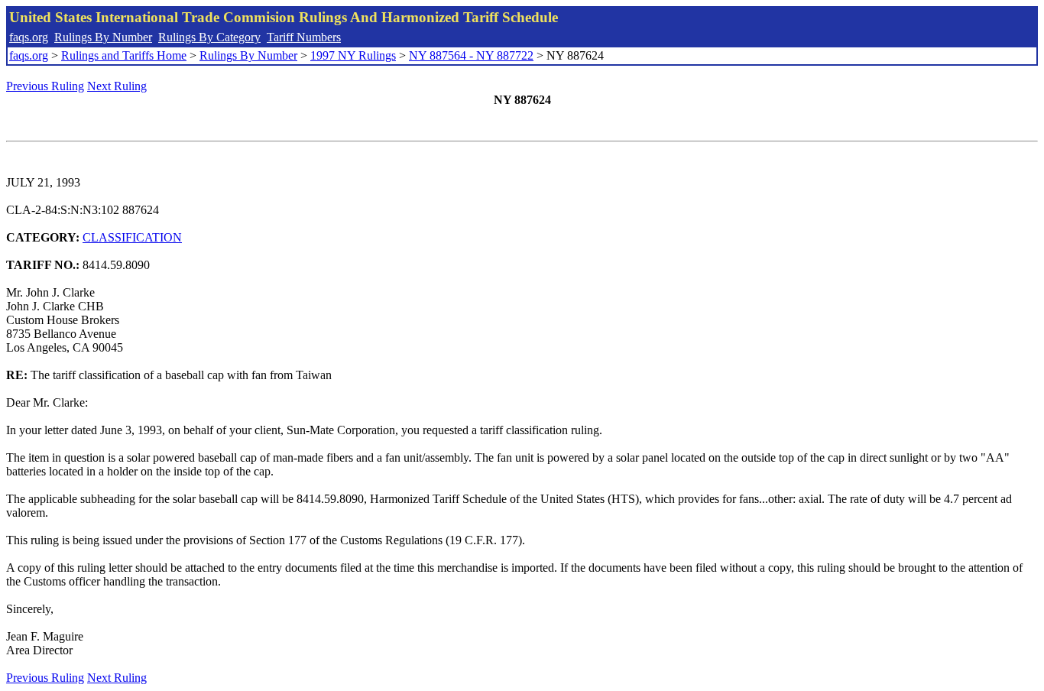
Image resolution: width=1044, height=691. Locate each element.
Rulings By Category (209, 37)
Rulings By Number (103, 37)
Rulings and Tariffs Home (123, 55)
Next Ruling (117, 85)
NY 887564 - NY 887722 (471, 55)
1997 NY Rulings (353, 55)
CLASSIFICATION (132, 237)
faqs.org (28, 37)
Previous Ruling (45, 85)
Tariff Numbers (304, 37)
